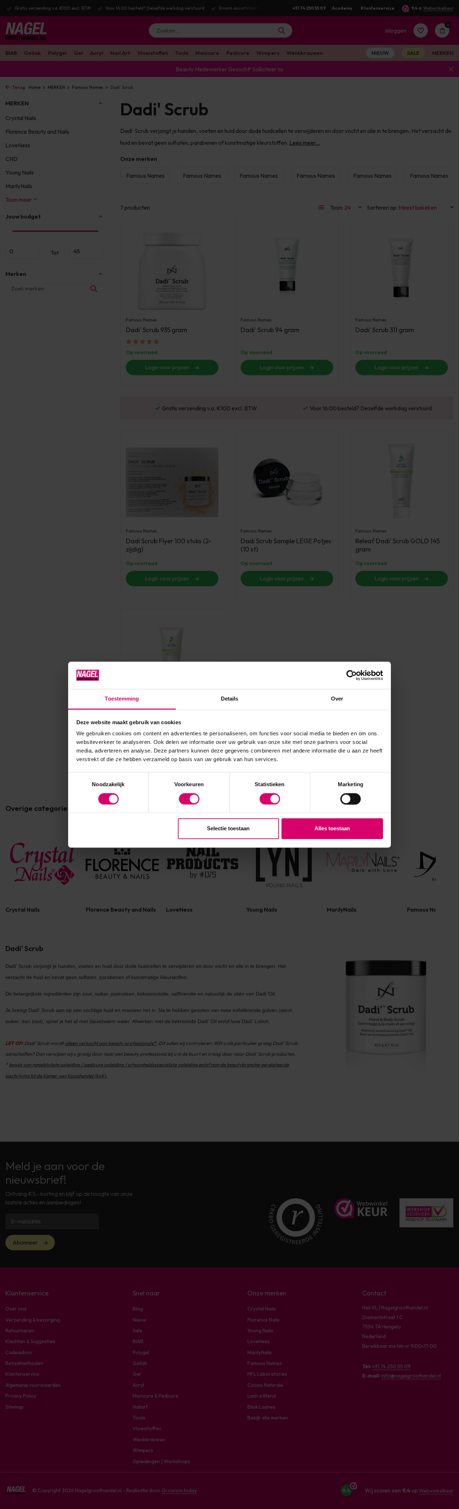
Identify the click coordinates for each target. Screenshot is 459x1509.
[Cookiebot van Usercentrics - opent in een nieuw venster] (351, 675)
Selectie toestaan (228, 829)
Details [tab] (229, 699)
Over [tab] (337, 699)
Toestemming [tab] (122, 699)
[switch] (189, 798)
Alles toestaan (332, 829)
